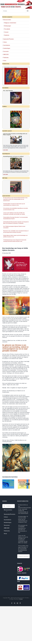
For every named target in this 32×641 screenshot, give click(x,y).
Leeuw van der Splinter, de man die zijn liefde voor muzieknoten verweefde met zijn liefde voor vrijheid (23, 539)
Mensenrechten (7, 19)
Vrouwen (6, 32)
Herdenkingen (6, 48)
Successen (6, 51)
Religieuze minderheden (10, 22)
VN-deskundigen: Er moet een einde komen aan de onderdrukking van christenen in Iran (23, 519)
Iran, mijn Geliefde (8, 90)
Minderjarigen (7, 25)
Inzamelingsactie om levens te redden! (13, 156)
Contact (21, 599)
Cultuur (5, 42)
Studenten (6, 35)
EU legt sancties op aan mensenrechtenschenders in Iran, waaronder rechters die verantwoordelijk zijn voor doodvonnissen (15, 199)
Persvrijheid (7, 29)
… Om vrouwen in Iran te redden (10, 67)
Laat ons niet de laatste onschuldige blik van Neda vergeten (15, 134)
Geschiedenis (6, 45)
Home (4, 60)
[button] (3, 484)
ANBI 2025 (6, 54)
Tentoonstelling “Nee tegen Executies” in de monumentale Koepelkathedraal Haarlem (23, 548)
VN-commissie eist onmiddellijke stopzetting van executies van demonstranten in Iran (22, 529)
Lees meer (5, 150)
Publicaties (6, 57)
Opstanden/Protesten (8, 39)
